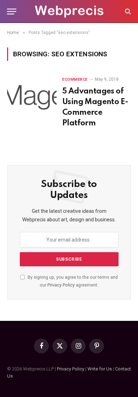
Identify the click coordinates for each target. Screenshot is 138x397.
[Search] (127, 11)
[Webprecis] (69, 11)
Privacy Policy (61, 285)
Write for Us (99, 369)
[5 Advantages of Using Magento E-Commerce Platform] (32, 95)
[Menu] (11, 11)
